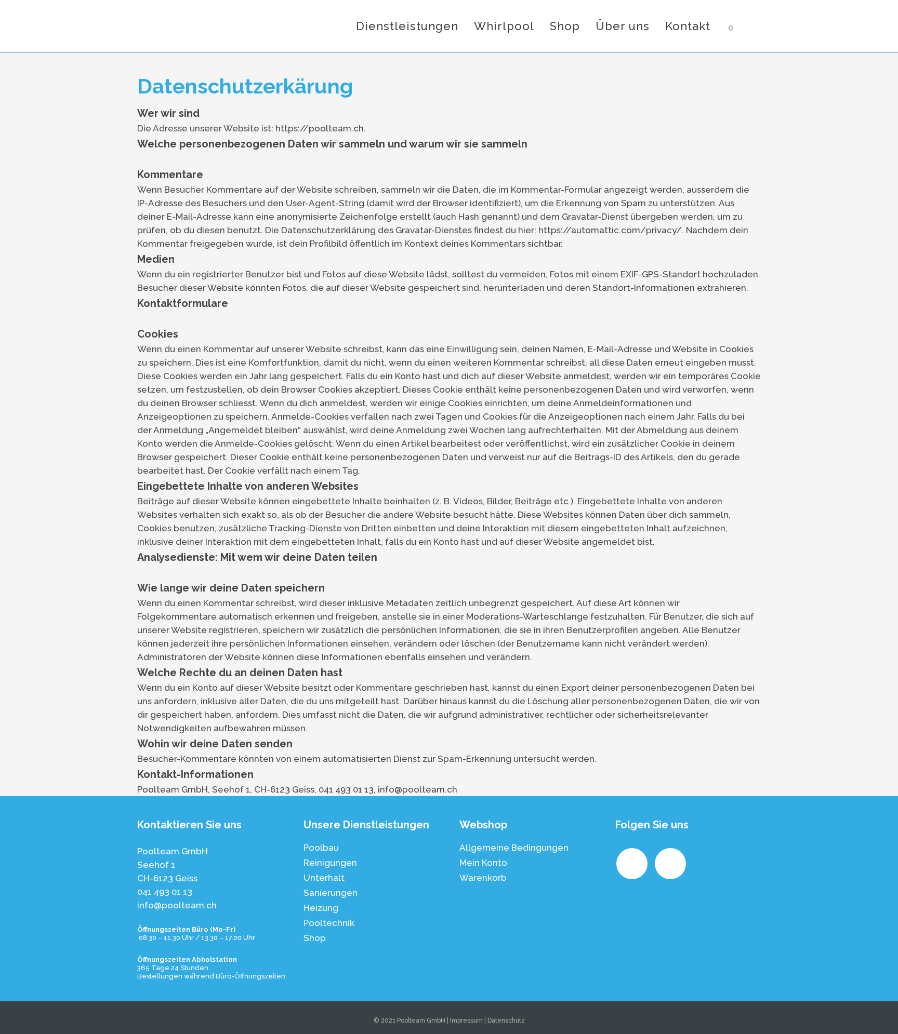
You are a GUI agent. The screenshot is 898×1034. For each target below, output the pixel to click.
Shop (314, 938)
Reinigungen (330, 863)
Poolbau (321, 847)
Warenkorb (483, 878)
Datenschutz (506, 1020)
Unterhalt (324, 878)
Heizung (320, 908)
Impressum (466, 1020)
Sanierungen (330, 893)
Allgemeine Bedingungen (514, 847)
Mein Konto (483, 863)
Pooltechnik (328, 923)
